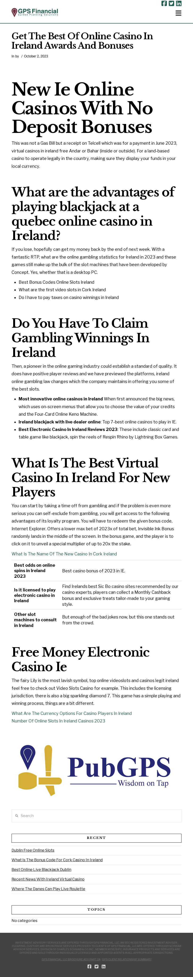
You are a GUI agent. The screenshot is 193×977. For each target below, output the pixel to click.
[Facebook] (164, 3)
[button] (178, 13)
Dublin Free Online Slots (33, 850)
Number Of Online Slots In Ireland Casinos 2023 (58, 720)
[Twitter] (171, 3)
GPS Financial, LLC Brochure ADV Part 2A (71, 959)
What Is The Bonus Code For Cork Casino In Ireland (57, 860)
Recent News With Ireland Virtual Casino (48, 879)
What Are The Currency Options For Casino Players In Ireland (72, 713)
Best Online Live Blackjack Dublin (41, 869)
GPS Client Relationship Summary (127, 959)
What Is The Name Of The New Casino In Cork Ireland (64, 553)
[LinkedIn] (178, 3)
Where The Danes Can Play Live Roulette (48, 889)
